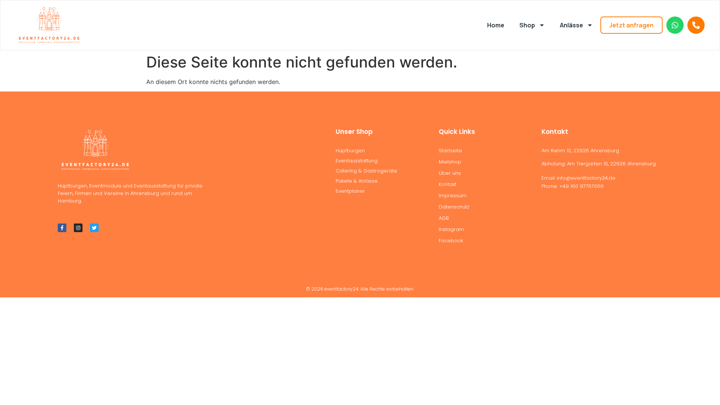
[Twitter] (94, 228)
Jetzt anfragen (631, 25)
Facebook (451, 240)
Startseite (450, 150)
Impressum (452, 195)
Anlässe (571, 25)
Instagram (451, 229)
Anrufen (696, 25)
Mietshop (450, 161)
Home (495, 25)
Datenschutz (454, 206)
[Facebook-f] (62, 228)
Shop (527, 25)
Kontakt (447, 184)
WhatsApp (675, 25)
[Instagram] (78, 228)
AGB (444, 218)
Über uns (450, 173)
